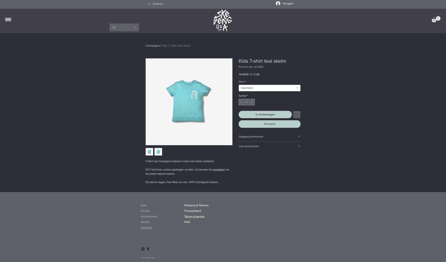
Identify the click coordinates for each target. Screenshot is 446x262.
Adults (145, 210)
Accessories (149, 216)
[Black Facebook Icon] (148, 249)
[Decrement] (241, 102)
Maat (242, 81)
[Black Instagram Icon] (143, 249)
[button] (8, 19)
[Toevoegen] (297, 114)
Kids (144, 205)
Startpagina (152, 46)
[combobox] (270, 88)
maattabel (219, 169)
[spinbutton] (247, 102)
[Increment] (252, 102)
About (145, 222)
